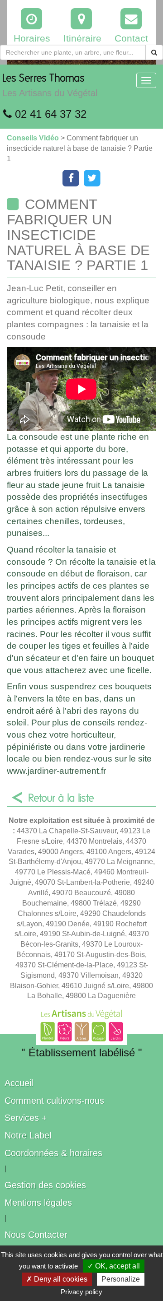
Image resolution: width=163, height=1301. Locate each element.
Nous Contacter (36, 1235)
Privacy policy (81, 1292)
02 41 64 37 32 (49, 114)
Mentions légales (38, 1203)
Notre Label (28, 1135)
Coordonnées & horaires (53, 1153)
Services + (26, 1118)
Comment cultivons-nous (54, 1101)
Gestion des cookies (45, 1185)
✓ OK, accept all (113, 1266)
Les (49, 85)
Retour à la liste (61, 798)
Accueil (19, 1083)
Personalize (120, 1279)
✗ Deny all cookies (56, 1279)
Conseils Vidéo (34, 138)
